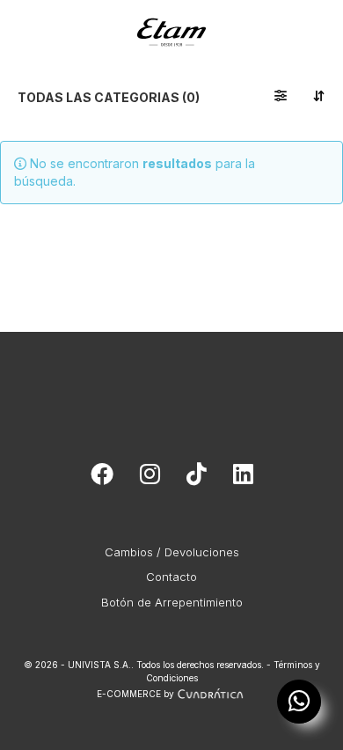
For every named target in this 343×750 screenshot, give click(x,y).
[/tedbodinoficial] (102, 478)
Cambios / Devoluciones (172, 552)
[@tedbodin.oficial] (196, 478)
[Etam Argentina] (171, 22)
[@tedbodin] (150, 478)
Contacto (171, 577)
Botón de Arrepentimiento (172, 602)
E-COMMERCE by (135, 693)
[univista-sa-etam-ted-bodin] (243, 478)
